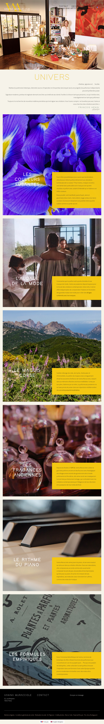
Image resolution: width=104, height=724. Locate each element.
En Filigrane (50, 715)
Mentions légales (9, 715)
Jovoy (96, 110)
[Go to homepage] (17, 7)
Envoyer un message (77, 695)
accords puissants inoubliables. (69, 390)
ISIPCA (73, 468)
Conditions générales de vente (24, 715)
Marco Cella (68, 715)
